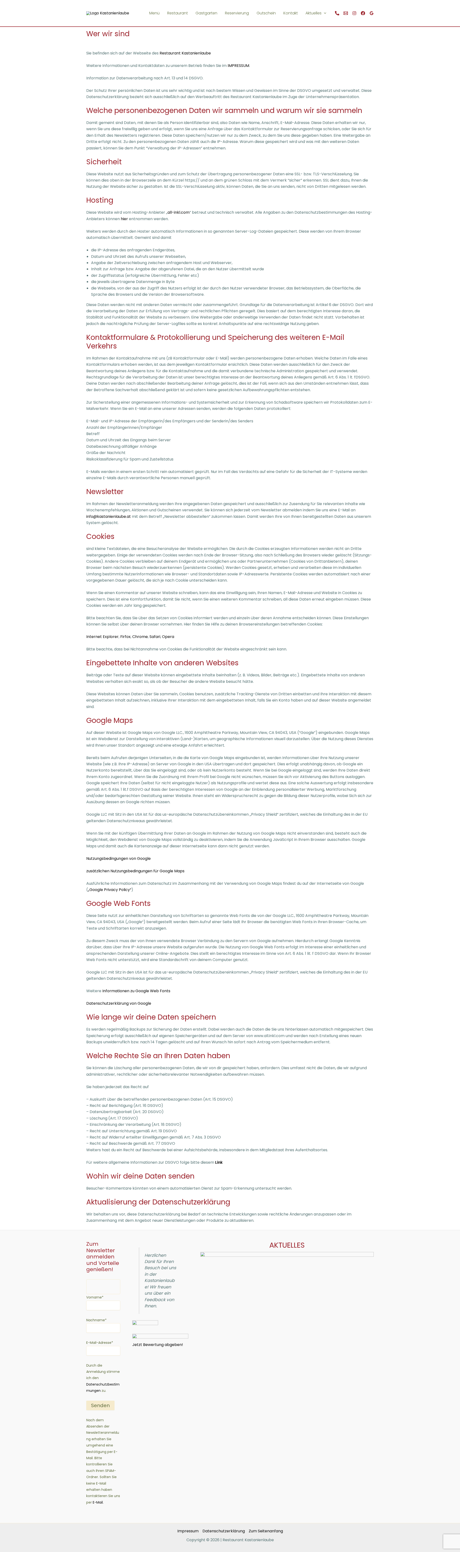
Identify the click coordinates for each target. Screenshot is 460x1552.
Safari (155, 636)
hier (124, 219)
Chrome (140, 636)
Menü (154, 13)
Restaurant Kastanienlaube (185, 53)
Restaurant (177, 13)
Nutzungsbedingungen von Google (118, 858)
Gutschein (266, 13)
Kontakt (290, 13)
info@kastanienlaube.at (108, 516)
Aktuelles (313, 13)
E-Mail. (98, 1502)
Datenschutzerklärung (223, 1531)
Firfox (125, 636)
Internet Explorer (102, 636)
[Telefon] (337, 13)
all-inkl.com (178, 212)
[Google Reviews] (371, 13)
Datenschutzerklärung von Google (118, 1003)
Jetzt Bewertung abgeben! (157, 1344)
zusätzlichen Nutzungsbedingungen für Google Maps (135, 871)
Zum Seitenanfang (266, 1531)
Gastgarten (206, 13)
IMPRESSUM (238, 65)
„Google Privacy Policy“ (109, 889)
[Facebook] (363, 13)
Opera (168, 636)
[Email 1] (346, 13)
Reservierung (237, 13)
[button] (324, 13)
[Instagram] (354, 13)
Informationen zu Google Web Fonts (136, 991)
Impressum (188, 1531)
